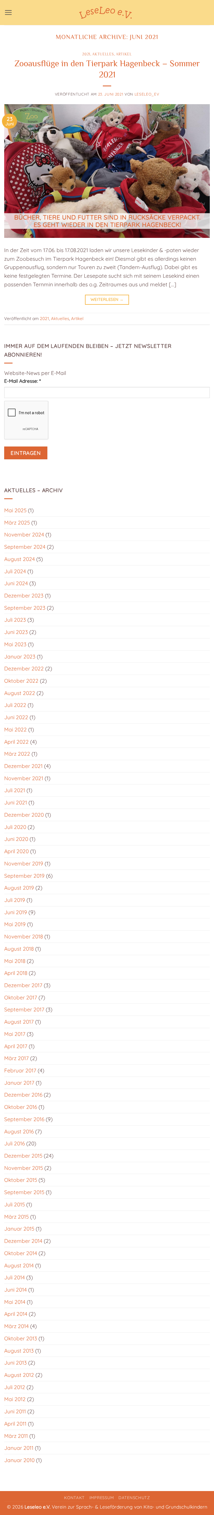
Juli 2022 (15, 705)
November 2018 (23, 936)
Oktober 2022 (21, 680)
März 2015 (16, 1216)
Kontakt (74, 1497)
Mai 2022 (15, 729)
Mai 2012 (15, 1399)
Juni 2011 (15, 1411)
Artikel (124, 54)
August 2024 (19, 559)
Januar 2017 (19, 1082)
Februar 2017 (20, 1070)
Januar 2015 (19, 1228)
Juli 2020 (15, 827)
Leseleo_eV (147, 94)
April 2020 (16, 851)
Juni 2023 (16, 632)
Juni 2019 (15, 912)
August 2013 (19, 1350)
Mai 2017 (14, 1034)
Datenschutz (134, 1497)
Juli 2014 (14, 1277)
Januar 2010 (19, 1460)
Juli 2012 (14, 1387)
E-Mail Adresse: (22, 381)
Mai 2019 (15, 924)
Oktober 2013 (20, 1338)
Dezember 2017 (23, 985)
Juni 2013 (15, 1362)
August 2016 (19, 1131)
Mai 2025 (15, 510)
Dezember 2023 (23, 595)
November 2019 (23, 863)
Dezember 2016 (23, 1094)
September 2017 (24, 1009)
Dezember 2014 (23, 1241)
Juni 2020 (16, 839)
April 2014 (15, 1314)
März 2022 (17, 753)
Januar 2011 (18, 1448)
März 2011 (16, 1436)
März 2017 (16, 1058)
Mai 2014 (14, 1302)
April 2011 (15, 1423)
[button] (8, 12)
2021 (86, 54)
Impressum (101, 1497)
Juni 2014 (15, 1289)
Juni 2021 (15, 802)
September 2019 (24, 875)
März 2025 (17, 522)
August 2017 (19, 1021)
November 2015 (23, 1168)
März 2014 (16, 1326)
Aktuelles (103, 54)
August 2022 (19, 693)
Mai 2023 (15, 644)
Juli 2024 (15, 571)
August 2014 (19, 1265)
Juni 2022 (16, 717)
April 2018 (15, 973)
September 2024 (24, 546)
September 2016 (24, 1119)
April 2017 (15, 1046)
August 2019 (19, 887)
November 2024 (24, 534)
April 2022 (16, 741)
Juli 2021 (14, 790)
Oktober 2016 (20, 1107)
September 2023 (24, 607)
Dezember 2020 (24, 814)
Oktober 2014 (20, 1253)
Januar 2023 (19, 656)
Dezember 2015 (23, 1155)
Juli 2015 (14, 1204)
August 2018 (19, 948)
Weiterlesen (107, 299)
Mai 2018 (14, 961)
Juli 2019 (14, 900)
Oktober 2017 (20, 997)
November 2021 (23, 778)
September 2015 (24, 1192)
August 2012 (19, 1375)
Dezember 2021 (23, 766)
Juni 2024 (16, 583)
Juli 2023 (15, 619)
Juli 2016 (14, 1143)
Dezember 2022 (24, 668)
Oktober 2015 (20, 1180)
